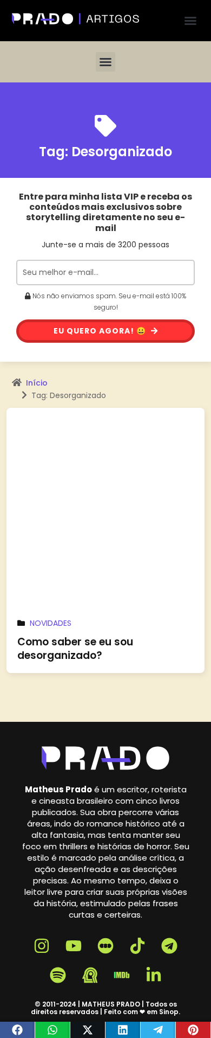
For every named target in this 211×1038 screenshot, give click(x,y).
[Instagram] (41, 945)
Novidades (50, 623)
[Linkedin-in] (153, 975)
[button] (190, 20)
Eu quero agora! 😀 (101, 330)
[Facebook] (17, 1030)
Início (37, 382)
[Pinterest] (193, 1030)
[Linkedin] (123, 1030)
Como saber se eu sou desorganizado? (75, 649)
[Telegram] (158, 1030)
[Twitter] (88, 1030)
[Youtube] (73, 945)
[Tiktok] (137, 945)
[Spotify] (57, 975)
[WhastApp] (52, 1030)
